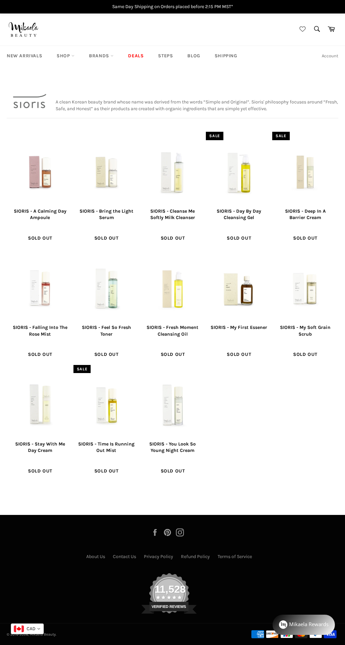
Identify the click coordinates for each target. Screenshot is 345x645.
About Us (95, 556)
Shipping (226, 56)
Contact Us (124, 556)
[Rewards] (304, 625)
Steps (165, 56)
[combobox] (27, 628)
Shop (64, 56)
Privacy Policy (158, 556)
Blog (193, 56)
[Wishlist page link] (302, 29)
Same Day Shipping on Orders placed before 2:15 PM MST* (172, 6)
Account (330, 55)
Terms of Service (235, 556)
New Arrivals (24, 56)
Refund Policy (195, 556)
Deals (136, 56)
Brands (100, 56)
